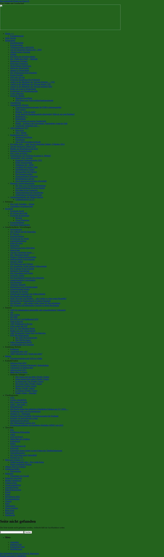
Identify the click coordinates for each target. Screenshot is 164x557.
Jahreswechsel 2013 (18, 370)
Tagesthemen (15, 103)
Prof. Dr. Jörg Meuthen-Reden (22, 328)
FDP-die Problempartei (19, 335)
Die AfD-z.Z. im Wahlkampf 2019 (24, 319)
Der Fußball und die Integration (23, 232)
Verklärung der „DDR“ (24, 165)
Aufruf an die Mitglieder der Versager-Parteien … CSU (32, 82)
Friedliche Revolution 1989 (26, 167)
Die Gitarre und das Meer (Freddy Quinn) (32, 377)
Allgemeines (10, 506)
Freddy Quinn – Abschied (25, 393)
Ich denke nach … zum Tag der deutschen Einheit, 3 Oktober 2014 (37, 144)
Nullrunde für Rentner (19, 292)
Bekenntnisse (15, 471)
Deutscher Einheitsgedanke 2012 (28, 160)
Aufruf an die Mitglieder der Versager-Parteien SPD (31, 86)
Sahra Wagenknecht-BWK (21, 342)
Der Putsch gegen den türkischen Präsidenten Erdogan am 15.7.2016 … (39, 409)
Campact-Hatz (11, 483)
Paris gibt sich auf (17, 77)
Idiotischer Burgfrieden (19, 68)
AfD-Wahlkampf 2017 (19, 128)
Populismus (20, 139)
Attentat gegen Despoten (20, 52)
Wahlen (13, 54)
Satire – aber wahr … (19, 404)
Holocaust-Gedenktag (19, 63)
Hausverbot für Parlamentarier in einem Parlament (30, 301)
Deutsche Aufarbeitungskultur (22, 183)
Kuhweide (14, 448)
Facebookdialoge (17, 222)
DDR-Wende (10, 38)
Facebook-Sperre (17, 211)
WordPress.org (16, 549)
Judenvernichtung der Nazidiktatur (29, 192)
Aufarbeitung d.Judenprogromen (28, 195)
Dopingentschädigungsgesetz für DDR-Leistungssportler (38, 107)
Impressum (9, 513)
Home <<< (9, 34)
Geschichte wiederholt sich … (27, 126)
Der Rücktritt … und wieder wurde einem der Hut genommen (35, 303)
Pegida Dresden (16, 75)
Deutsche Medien (17, 96)
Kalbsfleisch (15, 441)
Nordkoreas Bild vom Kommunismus (25, 411)
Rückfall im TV (16, 457)
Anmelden (14, 542)
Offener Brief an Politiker (15, 467)
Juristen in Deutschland (19, 70)
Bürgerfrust (14, 245)
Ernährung (14, 349)
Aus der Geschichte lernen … (22, 252)
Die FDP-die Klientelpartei (26, 338)
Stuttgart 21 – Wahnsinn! (20, 414)
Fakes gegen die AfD (18, 326)
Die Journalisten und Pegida (21, 273)
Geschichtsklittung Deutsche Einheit (30, 188)
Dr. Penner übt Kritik (18, 213)
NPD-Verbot (20, 110)
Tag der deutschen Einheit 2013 (23, 146)
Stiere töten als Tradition (20, 439)
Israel (7, 503)
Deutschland (10, 40)
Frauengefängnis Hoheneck (26, 176)
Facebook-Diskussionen (20, 225)
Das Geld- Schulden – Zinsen (22, 204)
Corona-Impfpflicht (13, 485)
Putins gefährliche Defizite (21, 464)
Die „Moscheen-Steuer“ (20, 255)
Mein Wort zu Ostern (18, 372)
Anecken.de (10, 515)
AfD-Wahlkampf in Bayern (21, 324)
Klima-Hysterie (16, 243)
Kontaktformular (17, 36)
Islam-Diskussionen (13, 490)
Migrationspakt (16, 407)
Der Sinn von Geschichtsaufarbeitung (30, 186)
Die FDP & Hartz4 (23, 340)
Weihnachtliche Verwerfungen (22, 259)
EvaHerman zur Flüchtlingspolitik (24, 91)
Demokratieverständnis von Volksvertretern (27, 294)
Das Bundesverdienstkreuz (21, 296)
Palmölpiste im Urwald (19, 476)
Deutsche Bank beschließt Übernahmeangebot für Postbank (34, 416)
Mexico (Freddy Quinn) (25, 388)
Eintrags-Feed (16, 544)
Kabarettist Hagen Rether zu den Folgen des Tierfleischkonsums (36, 450)
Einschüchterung (17, 236)
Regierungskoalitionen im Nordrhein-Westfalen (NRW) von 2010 (36, 425)
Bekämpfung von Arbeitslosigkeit (23, 287)
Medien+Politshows (13, 480)
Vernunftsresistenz (17, 453)
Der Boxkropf (16, 282)
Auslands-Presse (11, 487)
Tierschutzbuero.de (18, 446)
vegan (12, 434)
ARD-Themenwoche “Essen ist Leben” (26, 354)
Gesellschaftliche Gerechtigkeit (22, 280)
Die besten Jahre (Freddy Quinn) (28, 384)
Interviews (19, 130)
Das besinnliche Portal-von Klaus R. (14, 1)
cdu (11, 312)
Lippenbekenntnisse (18, 241)
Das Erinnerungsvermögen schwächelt (31, 181)
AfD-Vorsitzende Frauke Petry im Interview (28, 333)
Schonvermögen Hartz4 (19, 289)
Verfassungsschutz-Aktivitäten (22, 248)
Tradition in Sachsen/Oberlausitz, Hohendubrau (29, 365)
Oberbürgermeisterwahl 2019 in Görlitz (26, 358)
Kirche (8, 492)
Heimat (8, 356)
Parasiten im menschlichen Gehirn (24, 418)
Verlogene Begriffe (18, 285)
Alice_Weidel (20, 133)
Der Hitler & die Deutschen (26, 190)
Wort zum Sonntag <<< (14, 460)
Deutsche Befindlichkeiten (21, 151)
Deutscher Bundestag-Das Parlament (25, 80)
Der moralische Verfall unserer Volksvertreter (28, 266)
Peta (12, 430)
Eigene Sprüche (11, 508)
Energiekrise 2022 (12, 497)
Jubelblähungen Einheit (24, 169)
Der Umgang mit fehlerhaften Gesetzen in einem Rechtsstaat (34, 305)
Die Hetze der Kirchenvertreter (22, 57)
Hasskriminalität (16, 43)
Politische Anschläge (13, 478)
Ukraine (8, 501)
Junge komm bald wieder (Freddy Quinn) (32, 379)
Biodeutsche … (21, 116)
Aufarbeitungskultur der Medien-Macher (26, 197)
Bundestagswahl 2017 (19, 135)
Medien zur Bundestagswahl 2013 (24, 149)
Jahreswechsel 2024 (18, 363)
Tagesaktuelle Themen (19, 105)
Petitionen (9, 474)
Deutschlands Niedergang (20, 66)
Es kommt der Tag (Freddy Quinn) (29, 381)
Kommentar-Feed (17, 547)
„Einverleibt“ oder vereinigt (21, 158)
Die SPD (14, 317)
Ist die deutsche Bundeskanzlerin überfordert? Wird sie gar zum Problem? (45, 114)
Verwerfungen (16, 229)
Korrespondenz (16, 45)
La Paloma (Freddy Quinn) (26, 391)
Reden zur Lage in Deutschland (23, 89)
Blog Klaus (9, 510)
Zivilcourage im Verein (19, 239)
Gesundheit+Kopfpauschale (21, 206)
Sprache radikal (16, 262)
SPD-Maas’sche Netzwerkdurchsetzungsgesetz (34, 100)
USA (12, 398)
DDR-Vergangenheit (23, 163)
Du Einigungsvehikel (24, 174)
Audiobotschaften (12, 469)
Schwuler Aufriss (17, 275)
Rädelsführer (20, 119)
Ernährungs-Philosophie (20, 432)
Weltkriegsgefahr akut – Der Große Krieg (27, 462)
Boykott (18, 218)
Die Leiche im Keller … (20, 153)
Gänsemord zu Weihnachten (21, 368)
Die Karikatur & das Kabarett (22, 268)
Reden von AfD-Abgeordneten (22, 331)
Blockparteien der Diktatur (26, 172)
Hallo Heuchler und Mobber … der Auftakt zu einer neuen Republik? (38, 298)
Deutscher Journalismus (19, 271)
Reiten (13, 444)
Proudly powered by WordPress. (13, 556)
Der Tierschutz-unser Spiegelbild (23, 455)
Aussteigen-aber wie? (19, 351)
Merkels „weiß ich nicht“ (25, 112)
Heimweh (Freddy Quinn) (26, 386)
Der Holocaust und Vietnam (21, 264)
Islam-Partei (15, 250)
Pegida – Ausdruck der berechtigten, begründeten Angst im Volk (41, 123)
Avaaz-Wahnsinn (22, 220)
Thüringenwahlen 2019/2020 (22, 47)
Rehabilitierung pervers (24, 179)
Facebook (9, 209)
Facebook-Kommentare (19, 216)
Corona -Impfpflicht (18, 400)
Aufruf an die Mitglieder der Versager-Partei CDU (30, 84)
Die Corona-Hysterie (18, 402)
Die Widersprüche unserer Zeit (22, 423)
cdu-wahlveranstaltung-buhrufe (28, 142)
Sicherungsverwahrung (19, 421)
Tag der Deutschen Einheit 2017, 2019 (26, 50)
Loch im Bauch (16, 437)
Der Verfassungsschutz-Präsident (23, 73)
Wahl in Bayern (16, 321)
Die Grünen (15, 315)
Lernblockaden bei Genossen (22, 345)
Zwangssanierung (12, 499)
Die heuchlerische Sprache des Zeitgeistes (27, 278)
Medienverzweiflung (23, 98)
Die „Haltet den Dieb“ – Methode (24, 59)
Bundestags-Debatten (19, 61)
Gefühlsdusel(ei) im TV (25, 199)
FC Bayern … (16, 234)
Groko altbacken (17, 93)
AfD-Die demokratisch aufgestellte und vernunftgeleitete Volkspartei (38, 310)
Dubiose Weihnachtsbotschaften (23, 257)
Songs (7, 494)
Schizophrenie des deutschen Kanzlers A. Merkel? (30, 156)
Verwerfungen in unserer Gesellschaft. (30, 121)
